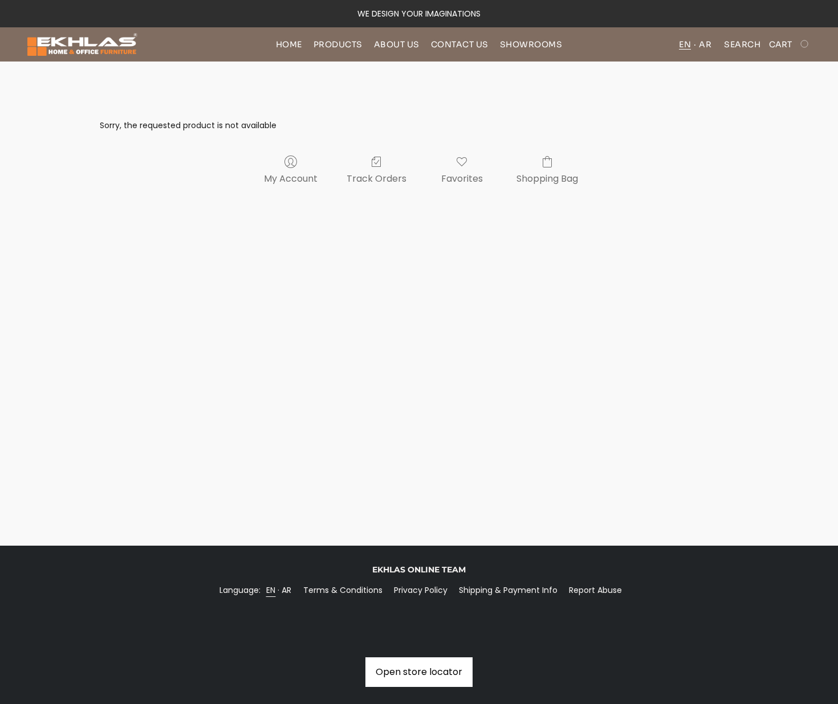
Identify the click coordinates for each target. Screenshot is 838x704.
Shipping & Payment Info (508, 590)
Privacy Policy (421, 590)
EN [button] (685, 44)
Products (338, 44)
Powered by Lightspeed (419, 609)
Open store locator (419, 671)
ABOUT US (397, 44)
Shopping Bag (547, 178)
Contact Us (460, 44)
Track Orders (376, 178)
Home (289, 44)
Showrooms (531, 44)
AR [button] (705, 44)
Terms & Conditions (343, 590)
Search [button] (742, 44)
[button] (82, 44)
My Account (291, 178)
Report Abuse (595, 590)
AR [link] (287, 590)
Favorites (462, 178)
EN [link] (271, 590)
